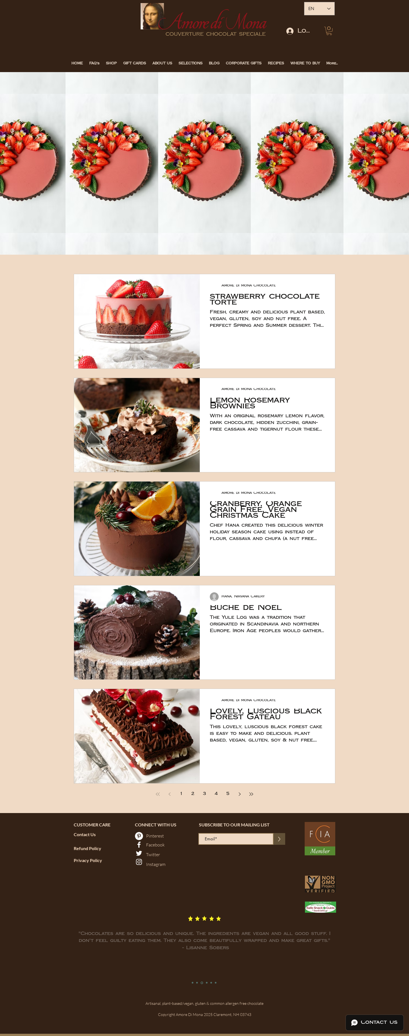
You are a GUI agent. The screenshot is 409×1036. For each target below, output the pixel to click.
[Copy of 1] (197, 983)
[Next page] (240, 794)
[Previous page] (169, 794)
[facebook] (139, 845)
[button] (329, 31)
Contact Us (85, 834)
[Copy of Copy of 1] (202, 982)
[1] (192, 983)
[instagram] (139, 862)
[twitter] (139, 853)
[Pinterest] (139, 836)
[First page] (158, 794)
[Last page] (251, 794)
